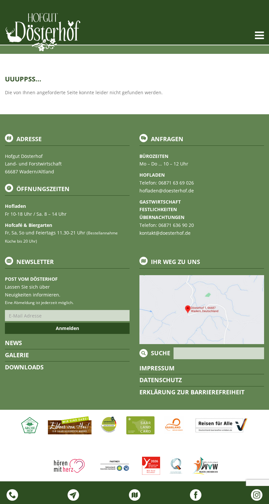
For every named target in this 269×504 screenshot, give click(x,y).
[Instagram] (256, 495)
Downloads (24, 367)
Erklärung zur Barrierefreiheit (191, 392)
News (13, 343)
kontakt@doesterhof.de (165, 233)
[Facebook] (195, 495)
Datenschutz (160, 380)
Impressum (157, 368)
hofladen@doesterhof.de (166, 190)
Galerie (17, 355)
